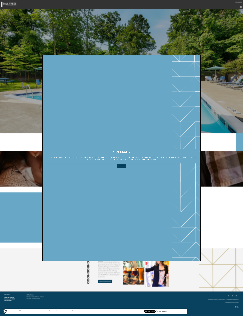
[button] (121, 166)
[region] (96, 311)
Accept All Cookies (150, 311)
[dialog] (121, 158)
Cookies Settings (161, 311)
